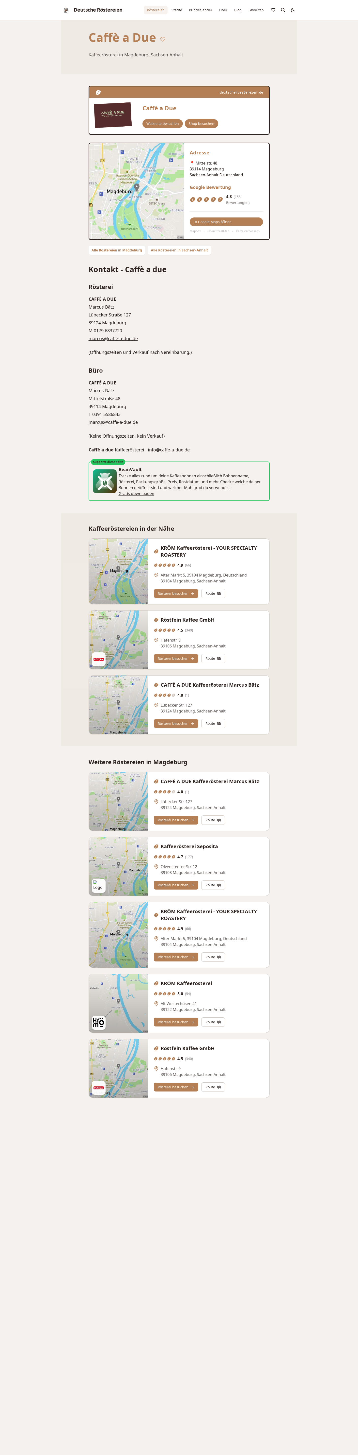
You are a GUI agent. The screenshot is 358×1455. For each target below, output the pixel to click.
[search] (283, 9)
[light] (292, 9)
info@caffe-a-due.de (169, 450)
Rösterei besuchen (173, 593)
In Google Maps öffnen (213, 221)
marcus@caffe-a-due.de (113, 338)
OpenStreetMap (218, 231)
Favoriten (256, 10)
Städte (176, 10)
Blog (238, 10)
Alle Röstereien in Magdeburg (117, 250)
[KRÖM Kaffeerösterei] (118, 1003)
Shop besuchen (201, 123)
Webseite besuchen (162, 123)
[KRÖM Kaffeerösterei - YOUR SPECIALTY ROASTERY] (118, 571)
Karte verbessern (248, 231)
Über (223, 10)
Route (210, 593)
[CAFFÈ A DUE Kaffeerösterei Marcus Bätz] (118, 705)
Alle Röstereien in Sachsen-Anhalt (179, 250)
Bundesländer (200, 10)
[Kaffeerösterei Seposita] (118, 866)
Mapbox (195, 231)
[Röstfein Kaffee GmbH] (118, 640)
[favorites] (273, 9)
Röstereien (156, 10)
